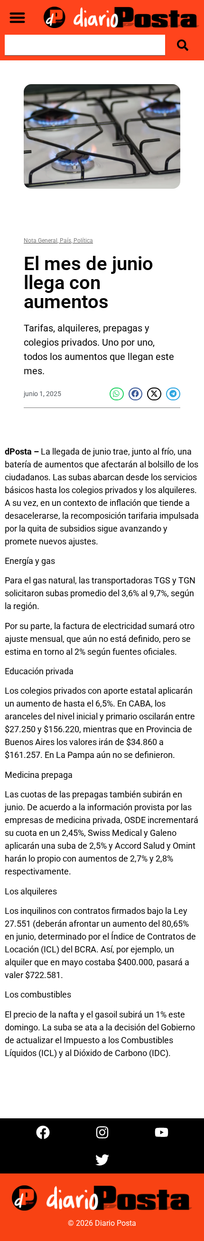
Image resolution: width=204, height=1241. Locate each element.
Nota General (40, 240)
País (65, 240)
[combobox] (85, 45)
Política (83, 240)
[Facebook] (42, 1132)
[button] (17, 17)
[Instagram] (102, 1132)
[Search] (184, 45)
